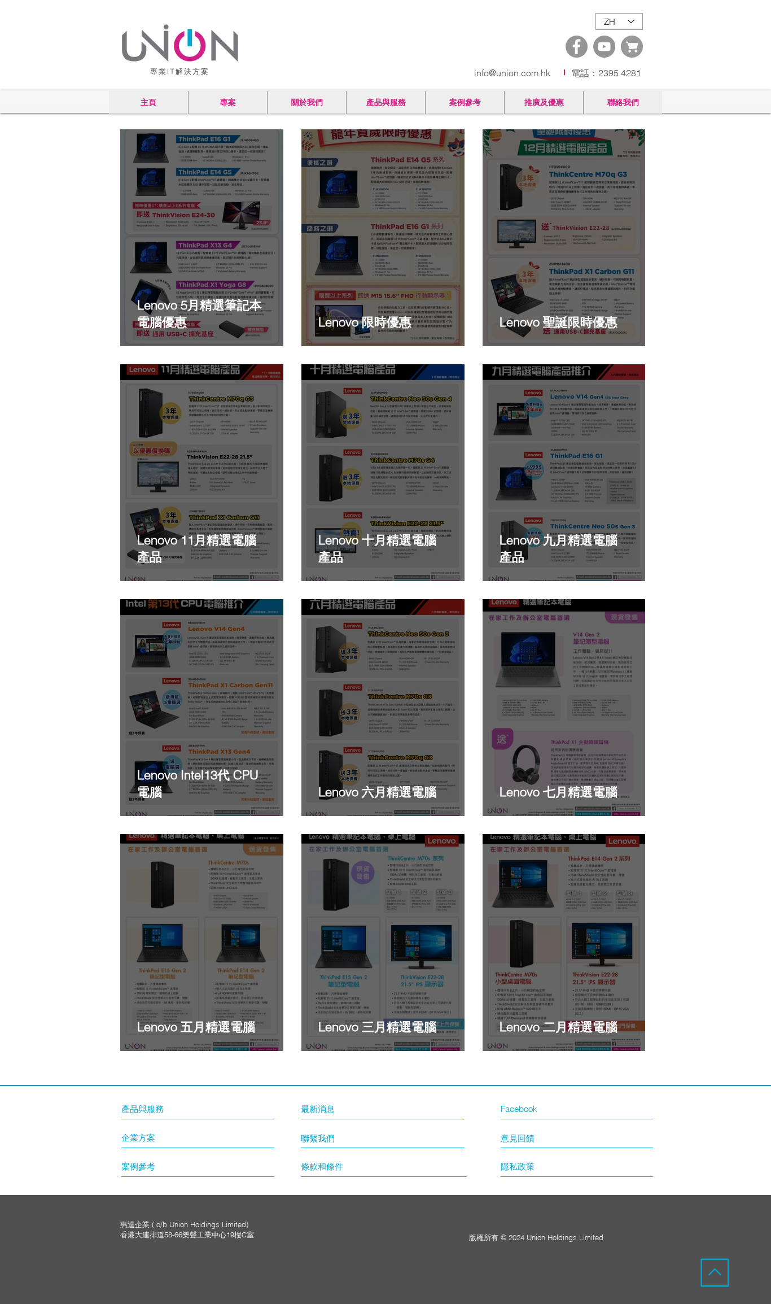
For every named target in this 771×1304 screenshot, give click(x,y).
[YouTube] (604, 47)
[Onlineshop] (632, 47)
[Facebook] (577, 47)
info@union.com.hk (512, 72)
